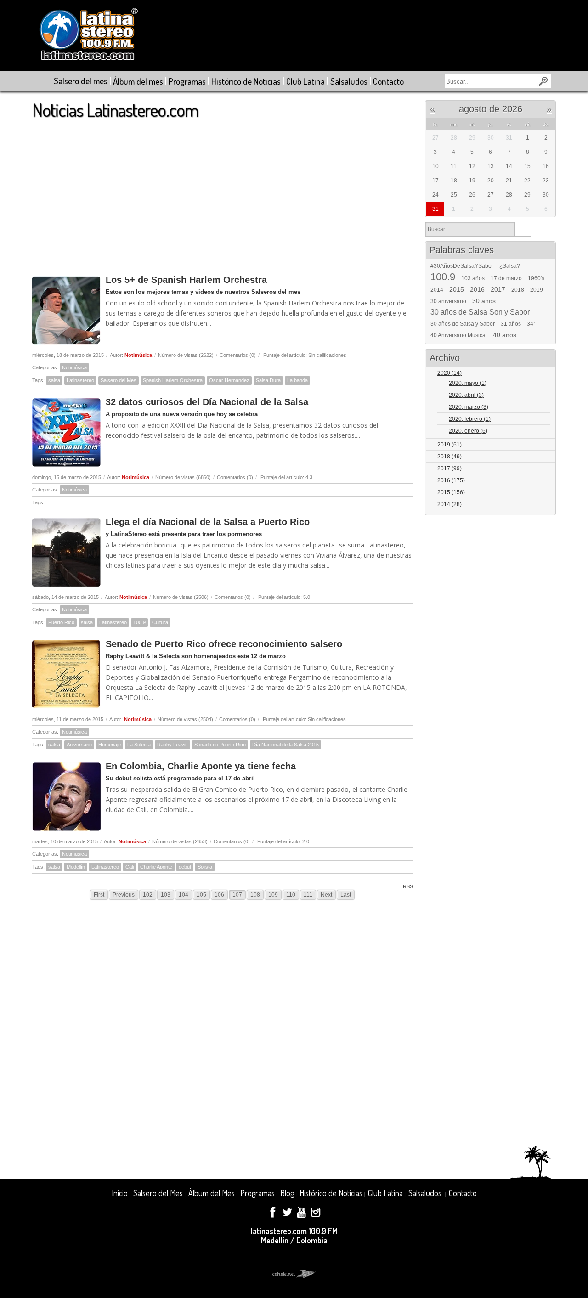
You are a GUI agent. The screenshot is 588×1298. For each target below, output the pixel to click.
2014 (436, 290)
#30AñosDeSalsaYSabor (461, 266)
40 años (504, 335)
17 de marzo (506, 278)
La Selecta (139, 744)
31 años (511, 324)
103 (165, 895)
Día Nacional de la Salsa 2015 (285, 744)
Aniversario (79, 744)
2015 (456, 289)
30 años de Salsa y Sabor (462, 324)
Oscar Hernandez (229, 380)
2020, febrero (470, 419)
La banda (297, 380)
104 (183, 895)
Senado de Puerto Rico (220, 744)
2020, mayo (467, 383)
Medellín (76, 866)
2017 (498, 289)
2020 (449, 373)
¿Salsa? (509, 266)
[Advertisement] (222, 192)
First (99, 895)
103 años (473, 278)
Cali (129, 866)
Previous (124, 895)
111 (308, 895)
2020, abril (466, 395)
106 (219, 895)
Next (326, 895)
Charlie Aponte (156, 866)
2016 (477, 289)
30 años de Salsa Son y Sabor (480, 312)
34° (531, 324)
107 (237, 895)
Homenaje (109, 744)
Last (345, 895)
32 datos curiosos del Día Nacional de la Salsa (207, 402)
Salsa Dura (268, 380)
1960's (536, 278)
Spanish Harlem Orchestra (173, 380)
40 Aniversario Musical (458, 335)
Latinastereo (80, 380)
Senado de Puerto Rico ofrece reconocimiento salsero (224, 644)
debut (185, 866)
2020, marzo (468, 407)
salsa (54, 380)
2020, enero (468, 431)
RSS (408, 886)
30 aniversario (448, 301)
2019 (536, 290)
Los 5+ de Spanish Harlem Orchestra (186, 280)
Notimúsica (138, 355)
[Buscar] (522, 229)
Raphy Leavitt (172, 744)
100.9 (139, 622)
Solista (205, 866)
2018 (517, 290)
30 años (484, 301)
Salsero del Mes (118, 380)
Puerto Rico (61, 622)
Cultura (160, 622)
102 (148, 895)
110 (290, 895)
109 (273, 895)
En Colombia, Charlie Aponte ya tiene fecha (201, 766)
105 (201, 895)
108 (255, 895)
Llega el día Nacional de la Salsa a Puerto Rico (208, 522)
